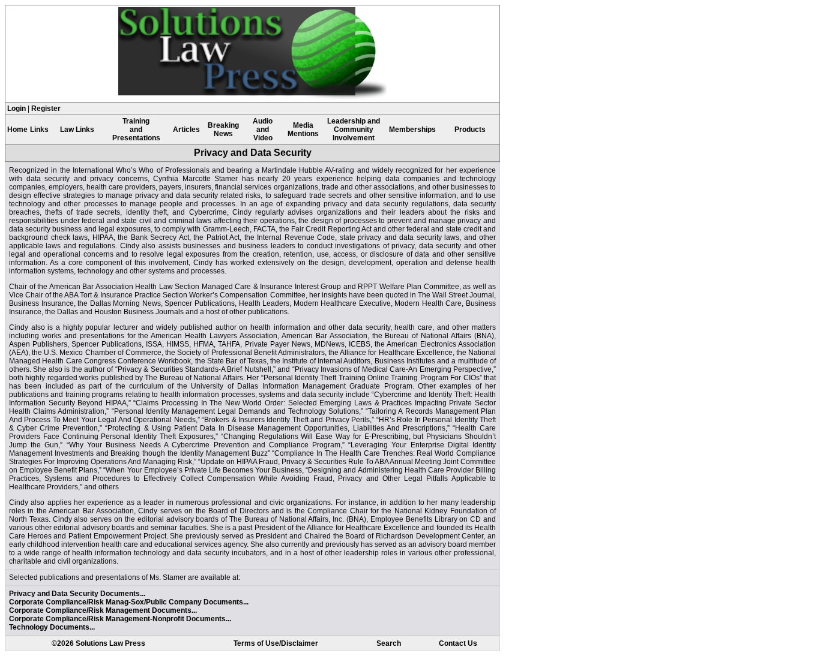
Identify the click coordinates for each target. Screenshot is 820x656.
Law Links (77, 129)
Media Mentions (303, 129)
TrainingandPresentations (136, 129)
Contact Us (458, 643)
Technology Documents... (52, 627)
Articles (186, 129)
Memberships (412, 129)
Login (16, 108)
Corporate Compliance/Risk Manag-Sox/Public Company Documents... (129, 602)
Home (17, 129)
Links (39, 129)
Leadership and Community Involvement (353, 129)
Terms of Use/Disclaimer (276, 643)
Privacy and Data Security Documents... (77, 593)
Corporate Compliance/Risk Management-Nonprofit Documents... (120, 619)
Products (470, 129)
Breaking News (223, 129)
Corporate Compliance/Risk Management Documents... (103, 610)
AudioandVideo (263, 129)
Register (46, 108)
